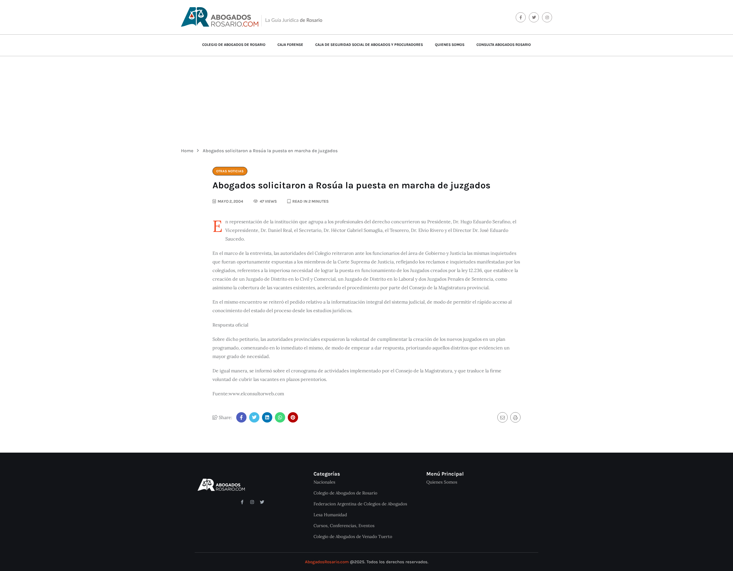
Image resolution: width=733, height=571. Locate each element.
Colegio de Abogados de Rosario (233, 44)
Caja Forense (290, 44)
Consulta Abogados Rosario (503, 44)
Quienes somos (449, 44)
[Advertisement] (366, 98)
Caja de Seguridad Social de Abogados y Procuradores (369, 44)
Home (188, 150)
